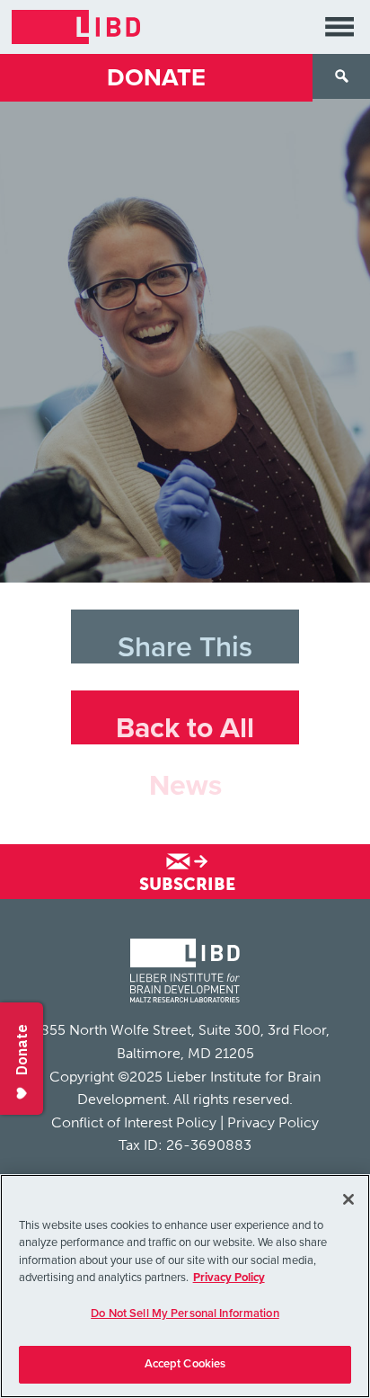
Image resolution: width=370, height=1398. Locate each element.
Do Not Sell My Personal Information (185, 1313)
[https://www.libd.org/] (76, 27)
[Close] (348, 1199)
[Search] (341, 76)
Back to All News (185, 727)
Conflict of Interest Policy (133, 1122)
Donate (156, 78)
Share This (185, 646)
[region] (185, 1286)
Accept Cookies (185, 1364)
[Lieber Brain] (185, 973)
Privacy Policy (273, 1122)
